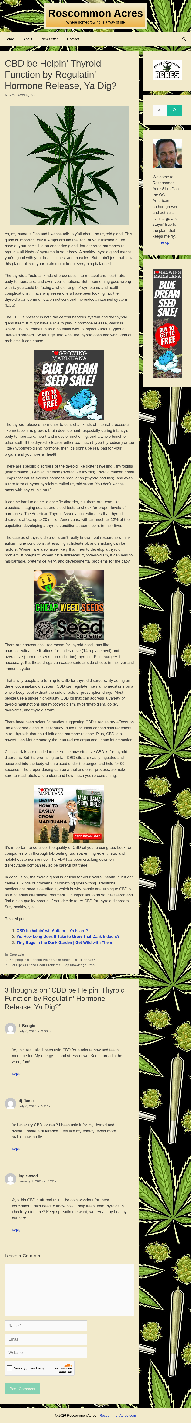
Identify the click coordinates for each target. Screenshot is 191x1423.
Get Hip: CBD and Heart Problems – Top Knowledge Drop (52, 965)
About (27, 39)
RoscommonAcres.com (117, 1415)
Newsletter (49, 39)
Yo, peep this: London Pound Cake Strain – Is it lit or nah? (52, 960)
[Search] (174, 110)
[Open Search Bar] (184, 39)
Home (9, 39)
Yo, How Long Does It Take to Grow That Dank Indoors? (68, 936)
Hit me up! (162, 242)
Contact (73, 39)
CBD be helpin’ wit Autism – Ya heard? (52, 930)
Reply (16, 1074)
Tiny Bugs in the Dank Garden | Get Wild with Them (64, 942)
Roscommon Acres (95, 13)
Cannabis (17, 954)
